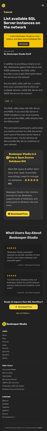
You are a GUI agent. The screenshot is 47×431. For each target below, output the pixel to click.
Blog (3, 338)
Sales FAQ (5, 351)
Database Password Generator (13, 389)
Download (23, 44)
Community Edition (9, 369)
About (4, 335)
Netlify (40, 428)
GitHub (4, 358)
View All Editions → (23, 313)
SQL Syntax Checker (9, 379)
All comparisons (8, 417)
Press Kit (5, 342)
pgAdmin (5, 410)
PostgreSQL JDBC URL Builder (13, 386)
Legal (4, 345)
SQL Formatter (7, 373)
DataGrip (5, 404)
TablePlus (5, 407)
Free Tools (7, 366)
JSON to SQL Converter (10, 383)
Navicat (5, 414)
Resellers (5, 355)
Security (5, 348)
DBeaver (5, 401)
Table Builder (7, 376)
